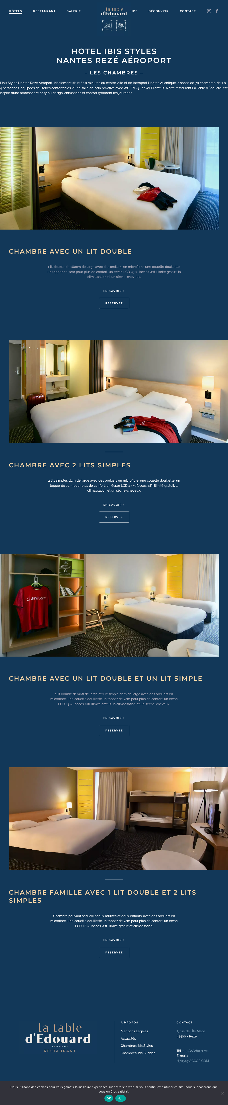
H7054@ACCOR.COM (193, 1061)
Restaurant (44, 11)
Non (121, 1098)
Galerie (74, 11)
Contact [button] (188, 11)
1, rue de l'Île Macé (191, 1031)
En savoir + (114, 291)
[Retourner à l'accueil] (114, 11)
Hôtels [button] (15, 11)
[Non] (222, 1093)
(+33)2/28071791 (196, 1051)
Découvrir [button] (159, 11)
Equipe (131, 11)
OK (109, 1098)
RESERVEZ (114, 303)
